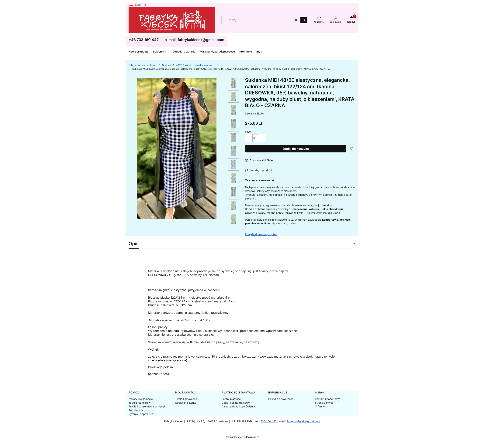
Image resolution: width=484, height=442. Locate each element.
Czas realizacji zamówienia (238, 406)
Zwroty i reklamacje (141, 398)
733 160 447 (269, 421)
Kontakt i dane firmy (327, 398)
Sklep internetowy (241, 437)
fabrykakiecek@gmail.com (303, 421)
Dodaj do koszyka (296, 149)
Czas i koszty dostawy (236, 402)
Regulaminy (136, 410)
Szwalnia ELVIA (254, 113)
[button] (303, 20)
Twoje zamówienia (186, 398)
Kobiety (154, 65)
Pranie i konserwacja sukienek (147, 406)
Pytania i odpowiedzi (141, 414)
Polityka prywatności (281, 398)
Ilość (248, 131)
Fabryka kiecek (137, 65)
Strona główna (324, 402)
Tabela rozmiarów (139, 402)
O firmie (320, 406)
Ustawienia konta (185, 402)
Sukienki (166, 65)
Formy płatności (231, 398)
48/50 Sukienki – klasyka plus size (194, 65)
